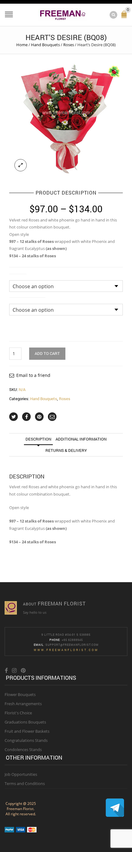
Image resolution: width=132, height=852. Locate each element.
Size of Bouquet (27, 300)
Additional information (81, 439)
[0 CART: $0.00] (125, 17)
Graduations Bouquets (25, 722)
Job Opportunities (21, 774)
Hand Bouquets (45, 44)
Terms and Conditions (25, 783)
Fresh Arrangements (23, 703)
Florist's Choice (18, 713)
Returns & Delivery (66, 450)
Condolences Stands (23, 749)
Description (38, 439)
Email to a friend (33, 375)
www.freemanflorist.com (66, 650)
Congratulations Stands (26, 740)
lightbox (20, 165)
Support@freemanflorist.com (72, 644)
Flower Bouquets (20, 694)
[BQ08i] (66, 120)
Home (22, 44)
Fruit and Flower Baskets (27, 731)
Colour (18, 276)
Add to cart (47, 353)
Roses (68, 44)
